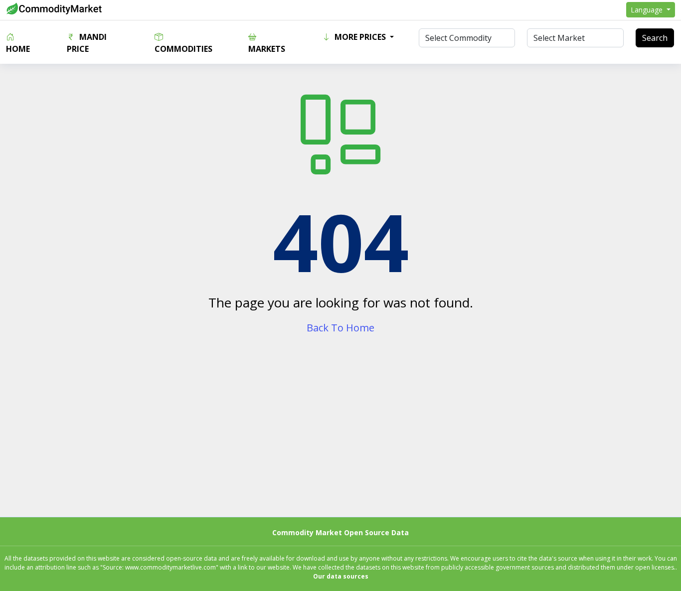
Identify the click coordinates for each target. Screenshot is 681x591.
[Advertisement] (340, 435)
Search (655, 37)
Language (648, 9)
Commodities (183, 48)
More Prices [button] (360, 36)
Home (18, 48)
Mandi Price (87, 42)
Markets (266, 48)
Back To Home (340, 327)
